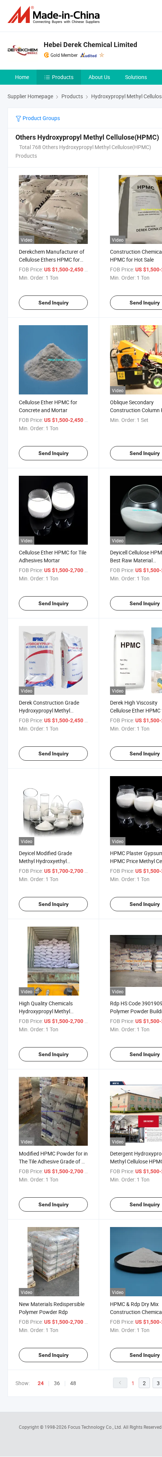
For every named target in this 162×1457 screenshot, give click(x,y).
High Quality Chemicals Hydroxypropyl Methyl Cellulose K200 (46, 1011)
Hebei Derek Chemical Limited (90, 45)
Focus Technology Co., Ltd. (95, 1427)
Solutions (136, 77)
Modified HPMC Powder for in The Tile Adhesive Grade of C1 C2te (53, 1161)
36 (57, 1383)
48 (73, 1383)
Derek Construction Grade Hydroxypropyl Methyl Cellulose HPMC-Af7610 (49, 710)
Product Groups (40, 118)
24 (41, 1383)
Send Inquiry (53, 303)
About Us (99, 77)
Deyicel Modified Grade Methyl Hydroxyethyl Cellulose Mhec (45, 861)
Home (22, 77)
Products (62, 77)
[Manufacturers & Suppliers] (55, 15)
